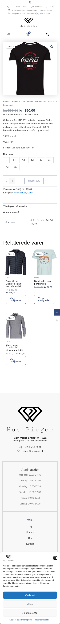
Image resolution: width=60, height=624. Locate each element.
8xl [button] (15, 167)
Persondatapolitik (41, 620)
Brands (15, 101)
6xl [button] (49, 160)
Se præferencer (30, 612)
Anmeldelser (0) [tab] (11, 212)
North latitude (26, 101)
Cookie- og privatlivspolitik (20, 620)
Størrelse (8, 154)
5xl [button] (41, 160)
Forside (6, 101)
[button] (55, 558)
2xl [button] (14, 160)
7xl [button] (7, 167)
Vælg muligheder (15, 299)
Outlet (30, 193)
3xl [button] (23, 160)
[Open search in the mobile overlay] (47, 34)
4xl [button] (32, 160)
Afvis (30, 604)
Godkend (30, 595)
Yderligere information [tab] (15, 206)
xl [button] (6, 160)
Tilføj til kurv (34, 180)
